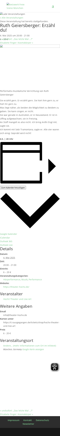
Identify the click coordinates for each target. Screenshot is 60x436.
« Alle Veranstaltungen (11, 17)
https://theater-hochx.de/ (16, 286)
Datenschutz (42, 420)
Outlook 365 (6, 241)
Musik (24, 279)
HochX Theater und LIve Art (17, 299)
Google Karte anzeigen (33, 349)
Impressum (13, 420)
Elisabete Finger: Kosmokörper (16, 42)
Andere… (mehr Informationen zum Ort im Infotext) (29, 345)
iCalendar (5, 237)
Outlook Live (6, 245)
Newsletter (28, 423)
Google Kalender (8, 234)
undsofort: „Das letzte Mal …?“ (16, 39)
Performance (35, 279)
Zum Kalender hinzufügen (13, 187)
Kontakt (27, 420)
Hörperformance (11, 279)
